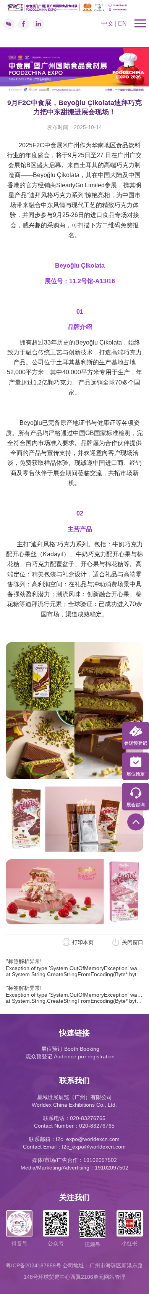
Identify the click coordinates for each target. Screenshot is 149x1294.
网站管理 (114, 1277)
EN (122, 23)
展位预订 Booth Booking (70, 1049)
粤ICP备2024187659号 (33, 1265)
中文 (107, 23)
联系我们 (74, 1080)
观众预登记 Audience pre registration (70, 1056)
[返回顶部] (135, 822)
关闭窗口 (132, 942)
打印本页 (83, 942)
